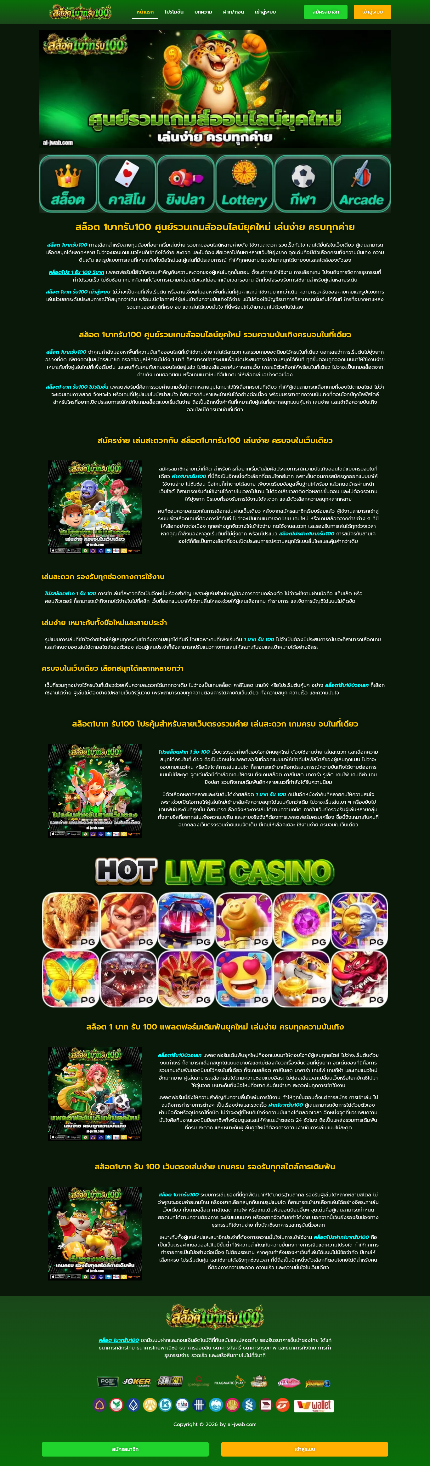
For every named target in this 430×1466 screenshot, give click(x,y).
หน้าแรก (145, 12)
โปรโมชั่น (174, 12)
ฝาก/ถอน (233, 12)
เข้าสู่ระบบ (265, 12)
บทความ (203, 12)
